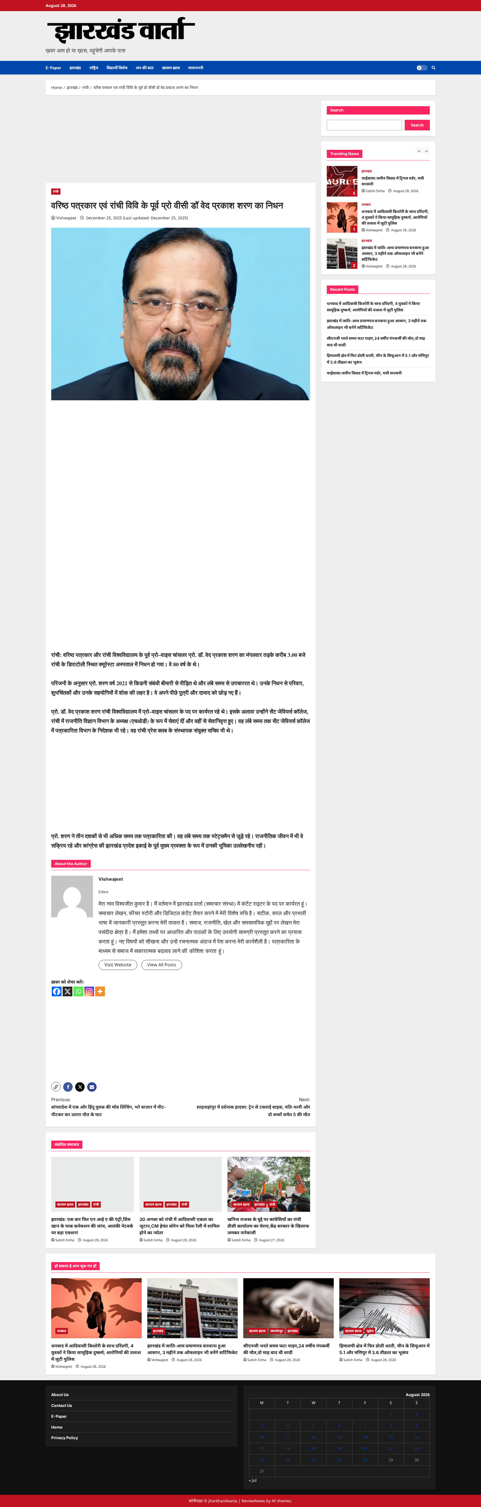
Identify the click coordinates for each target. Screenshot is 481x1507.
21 (365, 1448)
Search (336, 110)
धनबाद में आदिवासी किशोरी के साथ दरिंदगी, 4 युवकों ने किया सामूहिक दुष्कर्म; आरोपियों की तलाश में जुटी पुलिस (342, 217)
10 (262, 1437)
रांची (56, 191)
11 (288, 1437)
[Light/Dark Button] (422, 68)
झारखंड (75, 67)
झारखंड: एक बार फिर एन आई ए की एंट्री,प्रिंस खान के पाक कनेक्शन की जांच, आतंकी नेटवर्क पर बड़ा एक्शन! (92, 1225)
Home (56, 1427)
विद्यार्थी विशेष (117, 67)
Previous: (108, 1107)
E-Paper (53, 67)
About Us (60, 1394)
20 (339, 1448)
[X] (67, 991)
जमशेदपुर (276, 1331)
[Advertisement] (181, 142)
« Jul (253, 1480)
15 (391, 1437)
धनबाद (366, 204)
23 (416, 1448)
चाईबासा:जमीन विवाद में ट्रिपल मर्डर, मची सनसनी (342, 181)
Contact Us (61, 1405)
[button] (433, 67)
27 (339, 1460)
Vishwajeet (66, 217)
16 (416, 1437)
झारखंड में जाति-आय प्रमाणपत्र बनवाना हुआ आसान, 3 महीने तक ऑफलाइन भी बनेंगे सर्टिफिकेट (342, 253)
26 (313, 1460)
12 (313, 1437)
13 (339, 1437)
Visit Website (117, 965)
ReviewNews (253, 1500)
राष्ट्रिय (93, 67)
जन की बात (145, 67)
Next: (253, 1107)
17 (262, 1448)
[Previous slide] (418, 150)
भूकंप (370, 1331)
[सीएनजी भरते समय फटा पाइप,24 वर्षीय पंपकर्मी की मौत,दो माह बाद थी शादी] (288, 1308)
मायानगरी (195, 67)
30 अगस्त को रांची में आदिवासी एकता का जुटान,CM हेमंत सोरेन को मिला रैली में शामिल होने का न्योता (179, 1225)
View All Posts (161, 965)
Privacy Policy (64, 1437)
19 (313, 1448)
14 (365, 1437)
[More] (100, 991)
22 (391, 1448)
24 (262, 1460)
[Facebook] (57, 991)
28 (365, 1460)
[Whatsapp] (78, 991)
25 (288, 1460)
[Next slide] (426, 150)
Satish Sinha (64, 1240)
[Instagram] (89, 991)
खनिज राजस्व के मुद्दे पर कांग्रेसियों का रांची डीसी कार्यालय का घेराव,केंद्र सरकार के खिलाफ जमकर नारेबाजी (268, 1225)
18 (288, 1448)
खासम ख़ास (171, 67)
